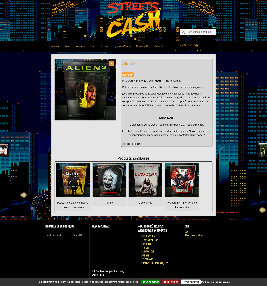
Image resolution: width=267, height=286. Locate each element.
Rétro (67, 46)
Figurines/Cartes (122, 46)
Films (93, 46)
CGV (186, 231)
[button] (111, 63)
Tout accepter (151, 281)
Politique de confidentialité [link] (215, 282)
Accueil (55, 46)
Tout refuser (171, 281)
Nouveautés (142, 46)
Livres (104, 46)
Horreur (137, 144)
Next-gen (80, 46)
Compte (158, 46)
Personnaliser (191, 281)
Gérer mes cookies (194, 235)
